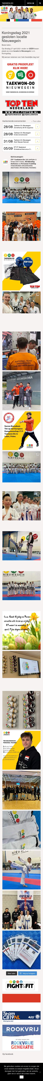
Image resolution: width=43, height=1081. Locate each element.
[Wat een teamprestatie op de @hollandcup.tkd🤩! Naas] (21, 231)
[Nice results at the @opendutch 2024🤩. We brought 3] (21, 910)
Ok (22, 1077)
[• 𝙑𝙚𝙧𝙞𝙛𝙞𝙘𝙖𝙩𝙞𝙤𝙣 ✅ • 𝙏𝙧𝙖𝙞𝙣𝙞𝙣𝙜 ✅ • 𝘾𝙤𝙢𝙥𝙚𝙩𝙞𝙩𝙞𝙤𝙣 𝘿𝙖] (21, 350)
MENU (29, 3)
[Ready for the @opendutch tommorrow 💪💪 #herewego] (21, 950)
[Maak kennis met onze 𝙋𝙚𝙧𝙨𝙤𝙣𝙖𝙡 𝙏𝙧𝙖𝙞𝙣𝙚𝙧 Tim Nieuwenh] (21, 750)
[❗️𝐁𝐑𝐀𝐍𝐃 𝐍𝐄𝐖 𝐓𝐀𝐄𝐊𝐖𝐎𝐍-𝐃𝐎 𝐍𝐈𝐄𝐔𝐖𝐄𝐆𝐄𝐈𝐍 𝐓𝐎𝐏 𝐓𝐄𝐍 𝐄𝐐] (21, 710)
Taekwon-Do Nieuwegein (7, 4)
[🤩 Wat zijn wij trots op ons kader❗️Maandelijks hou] (21, 590)
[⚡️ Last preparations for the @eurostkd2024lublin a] (21, 550)
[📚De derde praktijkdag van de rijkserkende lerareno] (21, 670)
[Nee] (40, 1072)
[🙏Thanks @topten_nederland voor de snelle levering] (21, 271)
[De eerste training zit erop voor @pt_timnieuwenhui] (21, 390)
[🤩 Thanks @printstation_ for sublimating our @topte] (21, 830)
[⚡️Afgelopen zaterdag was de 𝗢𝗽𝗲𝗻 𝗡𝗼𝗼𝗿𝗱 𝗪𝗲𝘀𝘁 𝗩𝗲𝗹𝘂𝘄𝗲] (21, 510)
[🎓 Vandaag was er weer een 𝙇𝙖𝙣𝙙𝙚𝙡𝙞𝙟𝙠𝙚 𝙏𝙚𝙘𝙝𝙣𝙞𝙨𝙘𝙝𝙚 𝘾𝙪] (21, 311)
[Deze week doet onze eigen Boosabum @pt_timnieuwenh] (21, 430)
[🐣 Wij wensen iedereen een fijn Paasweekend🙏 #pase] (21, 630)
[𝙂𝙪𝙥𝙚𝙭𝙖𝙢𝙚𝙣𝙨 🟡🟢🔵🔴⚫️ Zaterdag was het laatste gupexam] (21, 191)
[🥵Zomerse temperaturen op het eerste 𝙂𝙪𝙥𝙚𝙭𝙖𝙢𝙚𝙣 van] (21, 470)
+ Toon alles (36, 121)
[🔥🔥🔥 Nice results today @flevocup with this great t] (21, 790)
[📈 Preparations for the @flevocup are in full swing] (21, 870)
